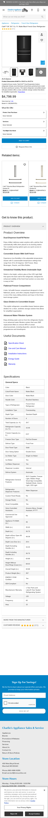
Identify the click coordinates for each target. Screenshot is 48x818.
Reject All (13, 814)
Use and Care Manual (17, 348)
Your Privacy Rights (24, 807)
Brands (5, 736)
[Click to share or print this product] (41, 34)
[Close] (44, 790)
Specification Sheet (16, 343)
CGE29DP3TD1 (12, 103)
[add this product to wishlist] (41, 40)
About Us (5, 747)
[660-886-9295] (38, 10)
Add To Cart (24, 141)
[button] (3, 10)
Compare (16, 203)
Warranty (11, 364)
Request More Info (25, 147)
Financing (6, 741)
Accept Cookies (34, 814)
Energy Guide (13, 359)
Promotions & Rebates (10, 739)
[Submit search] (42, 17)
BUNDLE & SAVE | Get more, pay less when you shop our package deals (26, 3)
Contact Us (6, 750)
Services (5, 744)
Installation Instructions (17, 354)
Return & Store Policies (11, 753)
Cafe (11, 101)
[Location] (32, 10)
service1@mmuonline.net (16, 773)
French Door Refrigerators (30, 23)
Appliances (5, 23)
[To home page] (18, 10)
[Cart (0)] (44, 10)
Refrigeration (15, 23)
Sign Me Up (24, 711)
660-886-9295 (14, 770)
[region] (24, 802)
